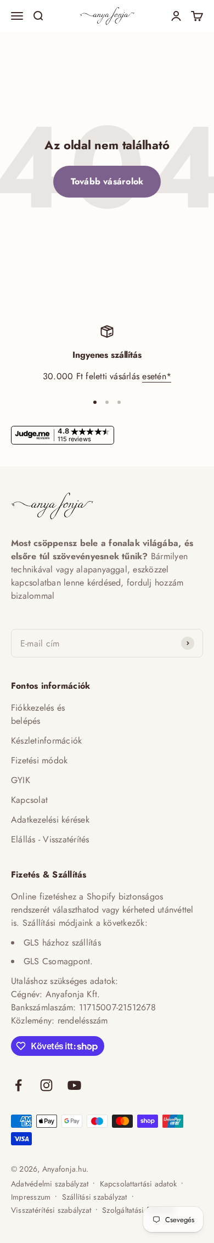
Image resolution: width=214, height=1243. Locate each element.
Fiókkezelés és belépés (38, 714)
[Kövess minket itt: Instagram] (46, 1085)
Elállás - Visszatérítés (50, 839)
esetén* (156, 376)
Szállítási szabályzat (94, 1196)
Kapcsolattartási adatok (138, 1183)
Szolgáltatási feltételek (138, 1210)
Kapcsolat (29, 800)
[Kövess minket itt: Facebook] (18, 1085)
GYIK (20, 780)
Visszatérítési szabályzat (51, 1210)
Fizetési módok (39, 760)
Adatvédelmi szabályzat (49, 1183)
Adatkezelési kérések (50, 819)
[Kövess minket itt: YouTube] (74, 1085)
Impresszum (30, 1196)
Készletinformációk (46, 740)
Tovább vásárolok (107, 181)
